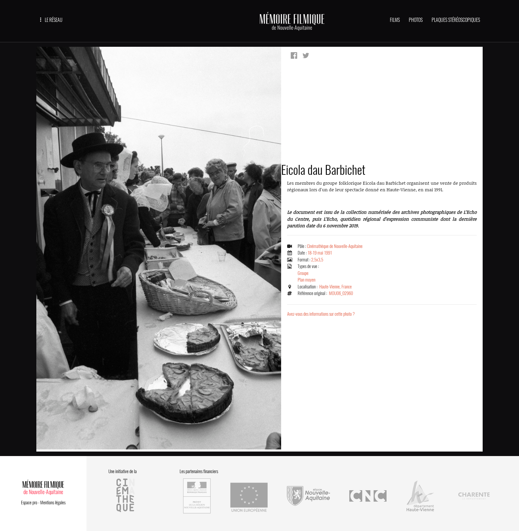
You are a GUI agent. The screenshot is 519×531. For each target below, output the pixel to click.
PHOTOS (416, 20)
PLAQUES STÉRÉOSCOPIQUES (456, 20)
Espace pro (29, 503)
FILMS (395, 20)
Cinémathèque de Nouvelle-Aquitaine (335, 246)
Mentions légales (52, 503)
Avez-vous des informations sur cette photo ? (321, 314)
